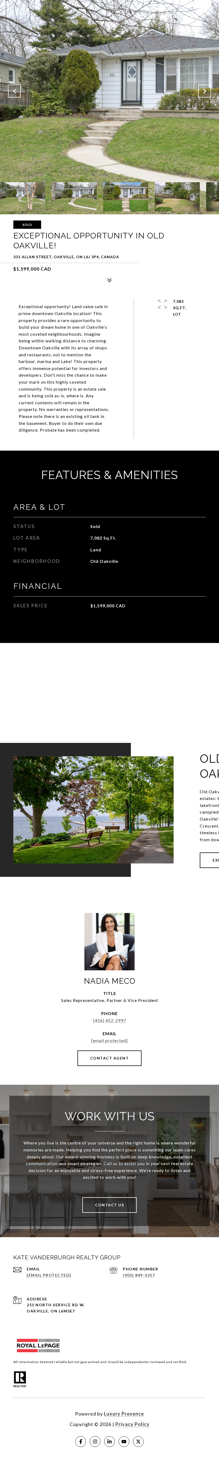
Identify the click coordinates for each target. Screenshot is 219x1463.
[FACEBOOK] (80, 1441)
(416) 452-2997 (109, 1020)
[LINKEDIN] (109, 1441)
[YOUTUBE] (124, 1441)
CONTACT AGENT (109, 1058)
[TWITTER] (138, 1441)
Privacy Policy (132, 1424)
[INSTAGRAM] (95, 1441)
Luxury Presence (124, 1414)
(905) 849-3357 (139, 1275)
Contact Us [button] (109, 1205)
